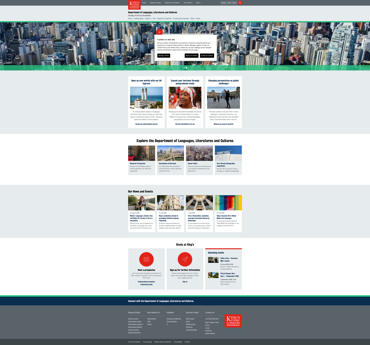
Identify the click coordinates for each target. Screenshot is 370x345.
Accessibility (178, 342)
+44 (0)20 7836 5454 (212, 318)
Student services (155, 3)
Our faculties (188, 3)
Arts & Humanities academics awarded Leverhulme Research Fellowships (198, 218)
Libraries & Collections (174, 318)
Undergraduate (139, 18)
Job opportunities (191, 330)
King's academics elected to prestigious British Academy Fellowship (169, 218)
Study (144, 3)
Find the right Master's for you (185, 124)
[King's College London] (233, 319)
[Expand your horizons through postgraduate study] (185, 98)
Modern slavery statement (163, 342)
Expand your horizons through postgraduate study (185, 82)
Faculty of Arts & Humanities (139, 16)
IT (167, 324)
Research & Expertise (164, 18)
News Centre (190, 318)
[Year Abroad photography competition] (228, 153)
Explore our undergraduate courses (146, 124)
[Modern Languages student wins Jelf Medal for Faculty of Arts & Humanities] (141, 202)
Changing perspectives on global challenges (223, 82)
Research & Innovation (172, 3)
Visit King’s (189, 327)
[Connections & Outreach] (170, 153)
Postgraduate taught (134, 321)
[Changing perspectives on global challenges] (223, 98)
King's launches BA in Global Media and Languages (226, 217)
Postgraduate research (135, 324)
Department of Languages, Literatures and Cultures (152, 12)
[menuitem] (145, 3)
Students (223, 3)
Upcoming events (216, 252)
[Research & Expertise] (141, 153)
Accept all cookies (207, 55)
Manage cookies (164, 55)
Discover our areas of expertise (223, 124)
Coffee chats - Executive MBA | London (229, 259)
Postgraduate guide (146, 284)
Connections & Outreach (181, 18)
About (198, 3)
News (192, 18)
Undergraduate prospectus (146, 282)
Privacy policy (147, 342)
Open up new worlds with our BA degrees (146, 82)
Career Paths (192, 163)
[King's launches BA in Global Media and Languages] (228, 202)
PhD (154, 18)
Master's (148, 18)
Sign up (185, 282)
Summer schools (133, 330)
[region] (185, 48)
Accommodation (172, 321)
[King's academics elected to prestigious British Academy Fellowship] (170, 202)
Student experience (134, 332)
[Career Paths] (199, 153)
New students (151, 318)
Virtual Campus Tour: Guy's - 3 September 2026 (229, 274)
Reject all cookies (191, 55)
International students (135, 327)
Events (198, 18)
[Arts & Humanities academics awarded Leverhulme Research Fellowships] (199, 202)
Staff (229, 3)
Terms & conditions (134, 342)
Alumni (234, 3)
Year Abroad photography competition (226, 164)
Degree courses (133, 318)
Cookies (187, 342)
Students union (190, 324)
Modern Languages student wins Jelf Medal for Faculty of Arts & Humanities (141, 218)
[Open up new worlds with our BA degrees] (146, 98)
